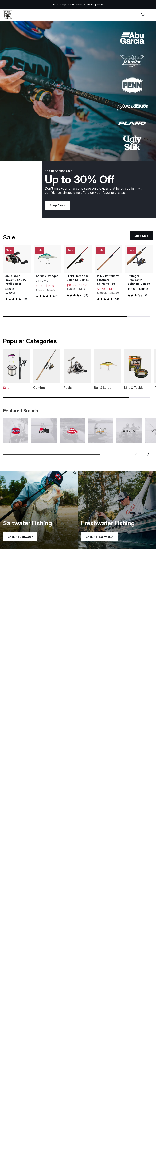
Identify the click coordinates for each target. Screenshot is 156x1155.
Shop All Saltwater (20, 536)
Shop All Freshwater (99, 536)
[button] (136, 454)
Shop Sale (141, 235)
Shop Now (97, 4)
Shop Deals (57, 205)
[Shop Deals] (78, 91)
